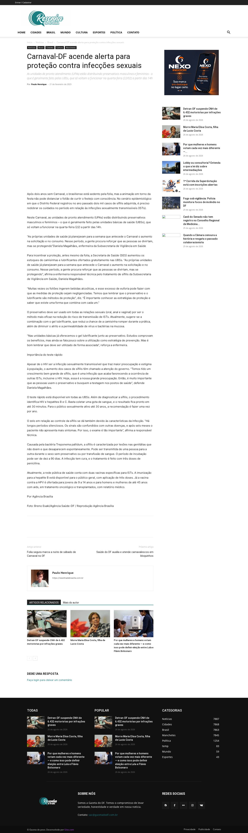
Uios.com (69, 829)
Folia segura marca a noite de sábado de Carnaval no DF (51, 553)
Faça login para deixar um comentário (49, 679)
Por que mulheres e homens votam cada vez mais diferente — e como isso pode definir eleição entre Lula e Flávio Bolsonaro (66, 760)
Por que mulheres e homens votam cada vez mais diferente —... (201, 148)
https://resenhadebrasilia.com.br (67, 578)
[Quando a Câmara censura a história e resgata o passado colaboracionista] (171, 239)
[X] (39, 92)
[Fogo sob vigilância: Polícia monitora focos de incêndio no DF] (171, 203)
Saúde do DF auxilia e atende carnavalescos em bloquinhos (124, 553)
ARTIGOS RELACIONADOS (44, 602)
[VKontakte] (201, 805)
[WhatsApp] (55, 92)
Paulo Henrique (39, 84)
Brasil (50, 32)
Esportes (99, 32)
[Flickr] (183, 805)
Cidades (36, 32)
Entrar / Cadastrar (23, 2)
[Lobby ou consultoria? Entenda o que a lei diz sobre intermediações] (171, 167)
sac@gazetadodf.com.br (103, 815)
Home (21, 32)
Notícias (40, 42)
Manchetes (71, 47)
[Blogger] (165, 805)
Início (29, 42)
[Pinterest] (47, 92)
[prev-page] (29, 658)
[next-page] (35, 658)
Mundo (65, 32)
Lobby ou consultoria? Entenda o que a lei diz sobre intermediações (201, 166)
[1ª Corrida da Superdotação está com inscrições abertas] (171, 185)
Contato (133, 32)
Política (116, 32)
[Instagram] (192, 805)
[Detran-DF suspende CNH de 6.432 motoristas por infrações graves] (47, 623)
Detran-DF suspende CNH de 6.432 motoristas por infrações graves (202, 112)
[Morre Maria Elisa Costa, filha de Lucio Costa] (90, 623)
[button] (228, 32)
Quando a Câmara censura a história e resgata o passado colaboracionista (200, 239)
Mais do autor (71, 602)
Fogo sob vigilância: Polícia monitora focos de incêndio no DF (201, 202)
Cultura (82, 32)
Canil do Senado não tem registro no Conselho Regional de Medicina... (201, 220)
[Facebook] (30, 92)
